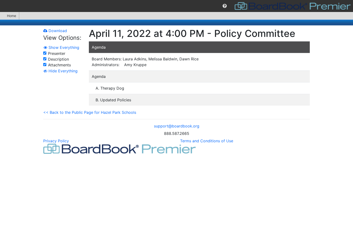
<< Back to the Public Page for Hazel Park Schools (89, 112)
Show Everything (63, 47)
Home (11, 16)
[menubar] (176, 6)
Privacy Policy (56, 140)
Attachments (59, 65)
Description (58, 59)
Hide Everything (62, 71)
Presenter (56, 53)
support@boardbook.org (176, 126)
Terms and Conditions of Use (206, 140)
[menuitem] (224, 6)
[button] (225, 6)
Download (57, 30)
